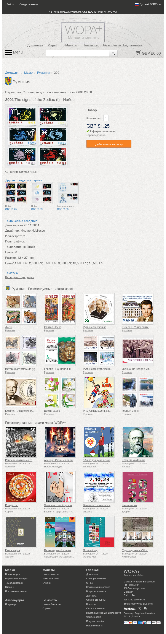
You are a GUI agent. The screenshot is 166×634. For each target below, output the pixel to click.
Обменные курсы (95, 599)
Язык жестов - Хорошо (58, 505)
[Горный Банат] (140, 392)
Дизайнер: (12, 230)
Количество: (93, 118)
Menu (17, 52)
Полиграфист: (15, 241)
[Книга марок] (140, 487)
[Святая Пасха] (62, 309)
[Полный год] (101, 532)
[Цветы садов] (62, 392)
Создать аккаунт (29, 4)
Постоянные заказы (16, 591)
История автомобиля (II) (20, 369)
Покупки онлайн (95, 621)
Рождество (11, 505)
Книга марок (129, 505)
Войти (10, 4)
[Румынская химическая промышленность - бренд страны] (101, 350)
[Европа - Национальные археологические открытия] (62, 350)
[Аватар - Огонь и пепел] (62, 442)
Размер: (11, 257)
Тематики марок (14, 582)
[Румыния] (9, 80)
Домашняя (35, 45)
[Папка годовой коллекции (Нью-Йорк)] (62, 532)
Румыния (43, 72)
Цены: (9, 263)
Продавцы (10, 604)
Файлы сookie (93, 616)
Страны (9, 586)
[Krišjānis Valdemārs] (140, 442)
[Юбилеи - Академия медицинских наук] (23, 392)
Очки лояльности (95, 608)
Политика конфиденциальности (103, 612)
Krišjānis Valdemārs (133, 460)
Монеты (71, 45)
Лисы (8, 327)
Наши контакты (94, 625)
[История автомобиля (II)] (23, 350)
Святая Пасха (52, 327)
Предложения (131, 45)
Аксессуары (112, 45)
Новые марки (12, 574)
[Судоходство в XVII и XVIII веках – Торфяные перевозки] (140, 532)
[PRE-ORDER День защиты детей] (101, 392)
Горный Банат (130, 410)
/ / (149, 4)
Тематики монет (51, 578)
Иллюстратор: (15, 236)
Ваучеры (91, 604)
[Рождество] (23, 487)
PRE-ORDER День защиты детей (103, 410)
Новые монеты (51, 574)
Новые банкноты (52, 604)
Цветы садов (52, 410)
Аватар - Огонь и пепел (58, 460)
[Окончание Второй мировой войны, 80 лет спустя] (140, 350)
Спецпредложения (96, 578)
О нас (89, 582)
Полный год (90, 550)
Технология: (13, 246)
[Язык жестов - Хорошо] (62, 487)
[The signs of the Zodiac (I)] (16, 193)
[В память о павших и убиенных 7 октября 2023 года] (101, 487)
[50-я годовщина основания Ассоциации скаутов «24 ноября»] (101, 442)
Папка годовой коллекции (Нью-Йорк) (67, 550)
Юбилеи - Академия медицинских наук (28, 410)
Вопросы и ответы (96, 591)
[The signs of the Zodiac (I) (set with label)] (42, 193)
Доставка (91, 595)
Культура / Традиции (19, 277)
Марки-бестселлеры (16, 578)
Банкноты (91, 45)
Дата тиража (14, 225)
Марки (52, 45)
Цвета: (9, 252)
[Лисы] (23, 309)
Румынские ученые (94, 327)
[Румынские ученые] (101, 309)
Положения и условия (98, 586)
